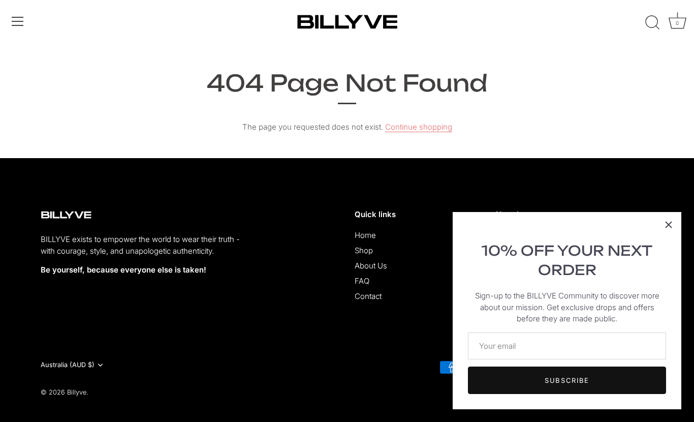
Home (365, 235)
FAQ (362, 281)
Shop (364, 250)
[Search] (652, 23)
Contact (368, 296)
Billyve (76, 392)
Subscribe (567, 380)
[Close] (668, 225)
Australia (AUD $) (67, 365)
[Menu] (18, 21)
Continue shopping (418, 127)
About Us (371, 265)
